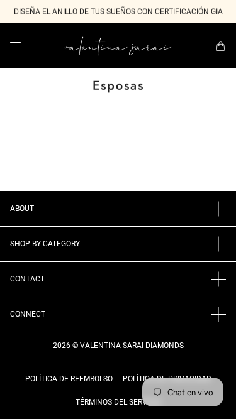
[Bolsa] (220, 46)
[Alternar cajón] (15, 46)
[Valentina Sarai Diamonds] (118, 45)
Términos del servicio (118, 402)
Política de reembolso (69, 378)
